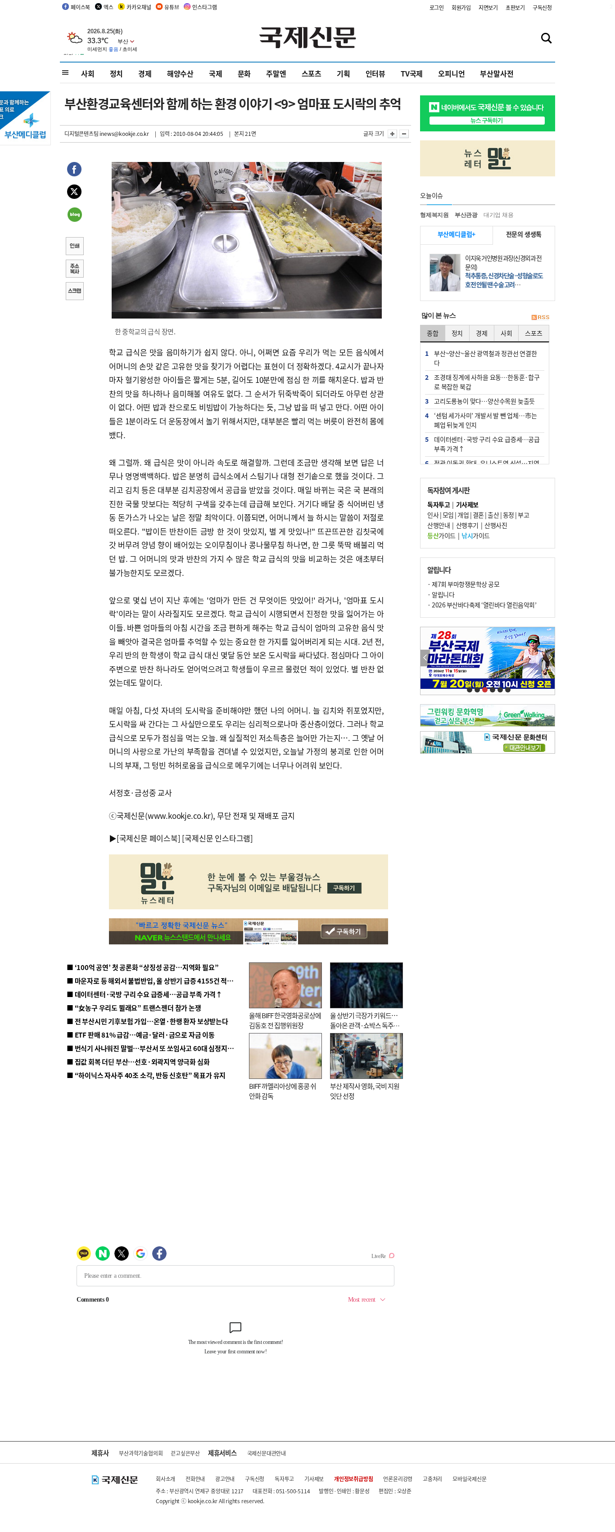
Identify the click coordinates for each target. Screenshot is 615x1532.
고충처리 (432, 1479)
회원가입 (461, 7)
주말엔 (276, 73)
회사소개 (165, 1479)
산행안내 (438, 525)
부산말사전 (496, 73)
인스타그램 (204, 7)
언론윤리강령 (397, 1479)
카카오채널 (139, 7)
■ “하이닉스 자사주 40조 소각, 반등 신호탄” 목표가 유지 (146, 1075)
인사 (433, 514)
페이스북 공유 (74, 170)
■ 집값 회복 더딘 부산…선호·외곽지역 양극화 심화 (138, 1061)
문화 (244, 73)
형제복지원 (434, 214)
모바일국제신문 (469, 1479)
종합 (433, 332)
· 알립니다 (440, 594)
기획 (343, 73)
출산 (493, 514)
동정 (508, 514)
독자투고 (284, 1479)
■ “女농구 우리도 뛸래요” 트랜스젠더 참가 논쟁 (134, 1007)
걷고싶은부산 (185, 1453)
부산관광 (466, 214)
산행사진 (495, 525)
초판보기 (515, 7)
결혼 (478, 514)
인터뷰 (375, 73)
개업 (463, 514)
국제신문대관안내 (266, 1453)
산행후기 (467, 525)
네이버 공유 (74, 215)
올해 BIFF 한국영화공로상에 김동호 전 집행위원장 (285, 1020)
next (550, 658)
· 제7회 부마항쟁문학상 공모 (463, 584)
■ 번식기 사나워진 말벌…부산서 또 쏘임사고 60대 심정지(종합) (156, 1048)
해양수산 (180, 73)
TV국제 (412, 73)
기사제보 (314, 1479)
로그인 (437, 7)
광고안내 (225, 1479)
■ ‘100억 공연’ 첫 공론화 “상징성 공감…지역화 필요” (142, 967)
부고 (523, 514)
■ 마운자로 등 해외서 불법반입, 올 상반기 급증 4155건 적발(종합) (159, 980)
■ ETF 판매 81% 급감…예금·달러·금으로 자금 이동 (141, 1034)
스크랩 (74, 292)
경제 (145, 73)
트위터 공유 (74, 193)
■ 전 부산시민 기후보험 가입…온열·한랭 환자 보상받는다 (147, 1021)
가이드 (441, 535)
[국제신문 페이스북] (149, 838)
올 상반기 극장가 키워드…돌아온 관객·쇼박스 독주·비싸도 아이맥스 (364, 1025)
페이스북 (80, 7)
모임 (448, 514)
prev (425, 658)
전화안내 (195, 1479)
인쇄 (74, 247)
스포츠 (311, 73)
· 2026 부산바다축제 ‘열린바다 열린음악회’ (481, 604)
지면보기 (488, 7)
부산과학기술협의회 (141, 1453)
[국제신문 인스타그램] (217, 838)
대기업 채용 (499, 214)
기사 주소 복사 (74, 269)
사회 (88, 73)
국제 (215, 73)
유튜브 (171, 7)
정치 (116, 73)
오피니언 (451, 73)
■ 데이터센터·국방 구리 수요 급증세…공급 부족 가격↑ (144, 994)
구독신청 (542, 7)
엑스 (108, 7)
